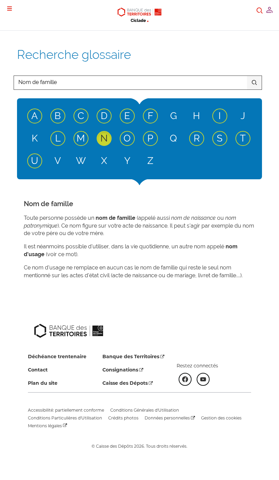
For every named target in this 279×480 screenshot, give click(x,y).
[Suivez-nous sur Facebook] (185, 379)
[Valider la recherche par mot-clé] (254, 82)
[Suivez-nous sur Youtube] (203, 379)
